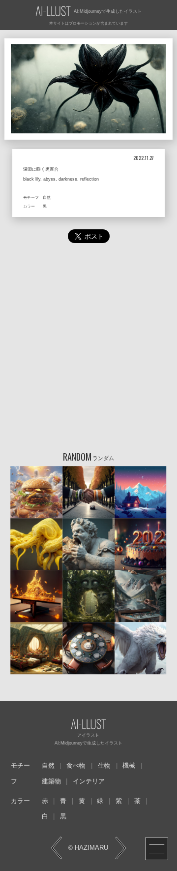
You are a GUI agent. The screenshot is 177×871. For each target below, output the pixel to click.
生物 (104, 765)
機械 (128, 765)
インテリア (89, 781)
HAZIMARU (90, 847)
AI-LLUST (53, 11)
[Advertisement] (88, 349)
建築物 (51, 781)
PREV (56, 848)
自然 (48, 765)
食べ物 (76, 765)
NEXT (120, 848)
